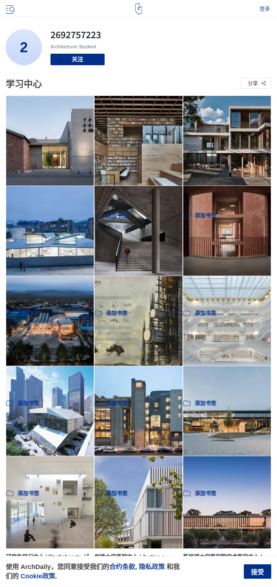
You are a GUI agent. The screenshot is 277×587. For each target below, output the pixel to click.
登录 (265, 8)
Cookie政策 (38, 576)
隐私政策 (152, 566)
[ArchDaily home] (138, 8)
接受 (257, 572)
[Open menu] (9, 9)
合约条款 (122, 566)
